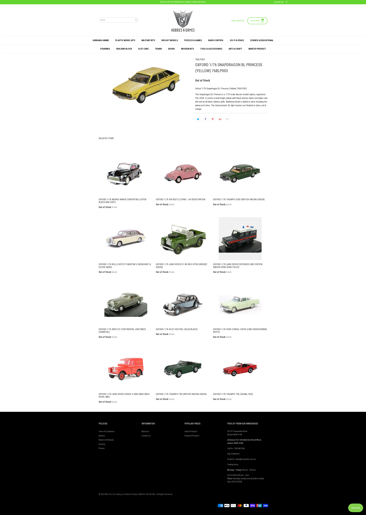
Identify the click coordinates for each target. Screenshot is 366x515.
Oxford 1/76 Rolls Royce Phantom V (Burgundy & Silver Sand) (126, 238)
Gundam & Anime (101, 40)
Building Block (124, 49)
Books (171, 49)
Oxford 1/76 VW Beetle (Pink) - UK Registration (183, 173)
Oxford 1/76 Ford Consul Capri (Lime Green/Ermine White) (240, 303)
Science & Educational (261, 40)
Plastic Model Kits (125, 40)
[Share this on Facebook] (205, 119)
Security (102, 444)
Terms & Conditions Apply (195, 2)
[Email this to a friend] (227, 119)
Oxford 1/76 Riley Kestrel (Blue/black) (183, 303)
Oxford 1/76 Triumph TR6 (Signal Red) (240, 368)
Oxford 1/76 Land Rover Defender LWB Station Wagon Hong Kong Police (240, 238)
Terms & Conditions (107, 431)
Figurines (105, 49)
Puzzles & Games (193, 40)
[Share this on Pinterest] (213, 119)
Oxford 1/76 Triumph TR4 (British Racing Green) (183, 368)
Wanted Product (257, 49)
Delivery (102, 436)
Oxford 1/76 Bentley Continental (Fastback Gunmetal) (126, 303)
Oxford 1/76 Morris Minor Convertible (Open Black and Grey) (126, 173)
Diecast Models (169, 40)
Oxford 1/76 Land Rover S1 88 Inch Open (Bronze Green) (183, 238)
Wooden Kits (187, 49)
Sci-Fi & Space (237, 40)
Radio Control (216, 40)
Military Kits (148, 40)
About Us (145, 431)
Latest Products (190, 431)
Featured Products (191, 436)
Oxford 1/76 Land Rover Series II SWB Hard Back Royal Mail (126, 368)
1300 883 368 (278, 2)
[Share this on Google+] (220, 119)
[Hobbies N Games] (183, 21)
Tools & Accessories (211, 49)
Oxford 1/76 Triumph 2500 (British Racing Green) (240, 173)
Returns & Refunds (106, 440)
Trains (158, 49)
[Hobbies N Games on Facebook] (287, 2)
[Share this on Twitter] (198, 119)
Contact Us (146, 436)
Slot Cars (143, 49)
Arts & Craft (235, 49)
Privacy (102, 448)
